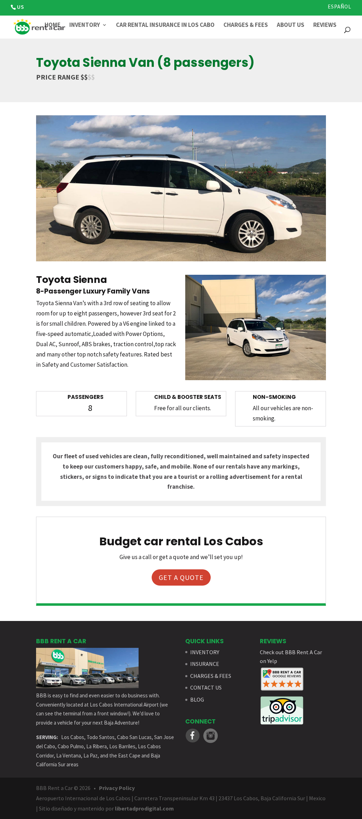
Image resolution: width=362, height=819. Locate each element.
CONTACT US (206, 687)
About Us (290, 25)
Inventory (84, 25)
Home (52, 25)
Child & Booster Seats (187, 397)
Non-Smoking (274, 397)
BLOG (197, 699)
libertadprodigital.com (144, 808)
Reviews (325, 25)
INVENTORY (204, 652)
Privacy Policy (117, 787)
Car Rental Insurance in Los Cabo (165, 25)
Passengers (86, 397)
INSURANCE (204, 663)
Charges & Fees (245, 25)
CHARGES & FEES (210, 675)
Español (339, 7)
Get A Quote (181, 577)
